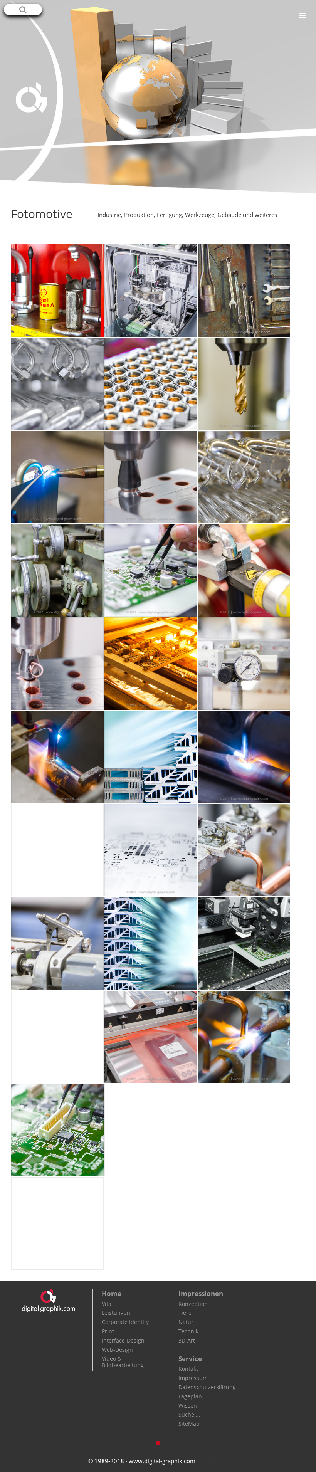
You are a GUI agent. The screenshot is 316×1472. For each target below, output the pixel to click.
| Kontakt (214, 1461)
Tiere (185, 1312)
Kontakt (188, 1368)
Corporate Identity (125, 1322)
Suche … (189, 1414)
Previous (6, 95)
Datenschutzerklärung (207, 1387)
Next (310, 95)
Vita (106, 1303)
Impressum (193, 1377)
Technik (188, 1331)
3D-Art (186, 1340)
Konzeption (193, 1303)
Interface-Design (123, 1340)
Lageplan (190, 1396)
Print (108, 1331)
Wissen (187, 1405)
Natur (185, 1322)
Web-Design (117, 1349)
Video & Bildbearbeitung (123, 1362)
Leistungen (116, 1312)
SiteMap (189, 1423)
